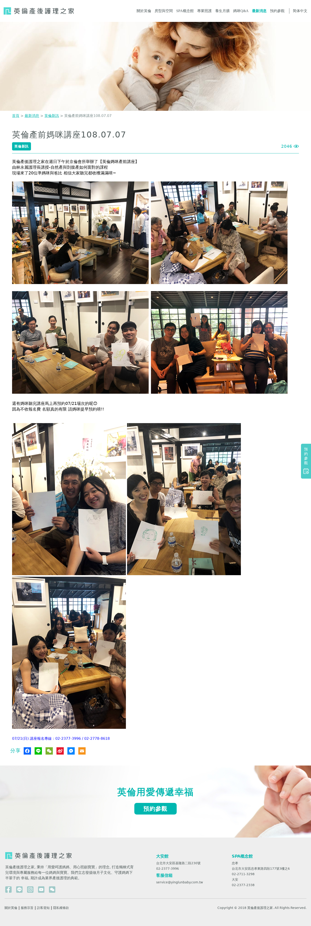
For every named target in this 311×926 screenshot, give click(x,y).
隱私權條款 (61, 908)
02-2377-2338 (243, 885)
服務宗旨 (27, 908)
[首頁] (39, 11)
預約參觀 (277, 11)
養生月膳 (222, 11)
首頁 (15, 116)
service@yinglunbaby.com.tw (179, 882)
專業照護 (204, 11)
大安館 (162, 856)
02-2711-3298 (243, 874)
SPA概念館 (185, 11)
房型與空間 (164, 11)
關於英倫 (144, 11)
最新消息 (259, 11)
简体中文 (300, 11)
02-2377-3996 (167, 868)
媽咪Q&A (241, 11)
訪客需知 (43, 908)
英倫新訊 (51, 116)
